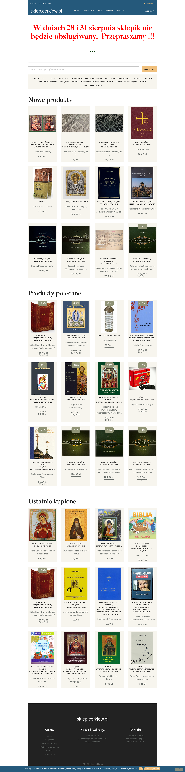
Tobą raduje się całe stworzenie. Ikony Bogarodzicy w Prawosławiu (109, 410)
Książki (137, 78)
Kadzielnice (76, 78)
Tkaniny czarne (109, 147)
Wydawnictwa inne (142, 144)
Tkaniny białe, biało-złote (76, 147)
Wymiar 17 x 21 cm (42, 147)
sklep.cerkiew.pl (46, 11)
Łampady (148, 78)
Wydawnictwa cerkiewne (141, 338)
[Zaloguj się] (144, 3)
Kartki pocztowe (93, 78)
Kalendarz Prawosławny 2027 (142, 209)
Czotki (45, 78)
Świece (75, 82)
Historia (101, 202)
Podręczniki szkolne (76, 607)
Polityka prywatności (49, 747)
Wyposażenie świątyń (127, 82)
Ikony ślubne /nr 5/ (42, 152)
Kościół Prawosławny (142, 345)
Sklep (76, 11)
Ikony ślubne (45, 142)
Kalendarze (137, 202)
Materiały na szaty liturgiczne (97, 82)
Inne (137, 142)
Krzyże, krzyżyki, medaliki (118, 78)
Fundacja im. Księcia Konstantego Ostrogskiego (142, 605)
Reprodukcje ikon (79, 202)
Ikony (54, 78)
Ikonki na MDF (39, 543)
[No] (179, 769)
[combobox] (83, 69)
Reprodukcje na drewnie (42, 144)
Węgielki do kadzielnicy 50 (142, 404)
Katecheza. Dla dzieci (142, 548)
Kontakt (120, 11)
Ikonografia (71, 335)
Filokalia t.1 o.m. (142, 149)
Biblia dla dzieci (142, 555)
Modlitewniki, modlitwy (108, 609)
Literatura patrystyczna (109, 546)
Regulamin (89, 11)
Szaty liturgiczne (93, 85)
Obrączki (64, 82)
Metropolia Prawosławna (142, 204)
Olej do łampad (105, 335)
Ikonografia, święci (109, 397)
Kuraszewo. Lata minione (76, 469)
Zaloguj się (150, 3)
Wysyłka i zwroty (104, 11)
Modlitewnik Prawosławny (109, 619)
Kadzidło (63, 78)
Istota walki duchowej (42, 206)
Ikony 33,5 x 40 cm (43, 546)
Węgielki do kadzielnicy (142, 400)
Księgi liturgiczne (42, 338)
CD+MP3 (35, 78)
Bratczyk (104, 543)
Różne (143, 82)
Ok (141, 769)
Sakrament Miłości (42, 407)
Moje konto (50, 754)
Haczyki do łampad (48, 82)
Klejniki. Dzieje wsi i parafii (42, 266)
